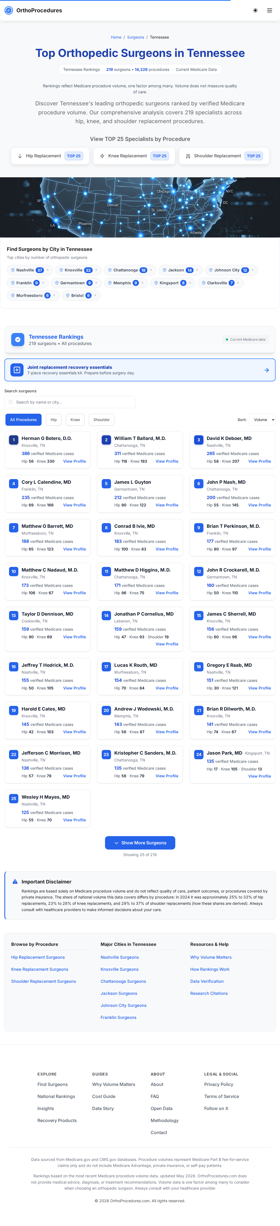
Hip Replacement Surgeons (38, 957)
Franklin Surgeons (118, 1017)
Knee (75, 419)
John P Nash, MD (226, 482)
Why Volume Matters (211, 957)
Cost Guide (103, 1096)
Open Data (162, 1108)
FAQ (155, 1096)
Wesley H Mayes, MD (46, 797)
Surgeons (135, 37)
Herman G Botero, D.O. (47, 438)
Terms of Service (221, 1096)
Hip (54, 419)
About (157, 1084)
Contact (159, 1132)
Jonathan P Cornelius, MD (144, 614)
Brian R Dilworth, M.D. (231, 709)
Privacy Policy (218, 1084)
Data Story (103, 1108)
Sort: (242, 419)
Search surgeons (20, 391)
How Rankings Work (209, 969)
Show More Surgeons (144, 842)
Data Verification (207, 981)
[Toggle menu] (270, 10)
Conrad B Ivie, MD (134, 526)
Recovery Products (57, 1120)
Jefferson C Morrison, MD (51, 753)
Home (116, 37)
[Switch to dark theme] (255, 10)
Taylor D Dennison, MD (47, 614)
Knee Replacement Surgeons (39, 969)
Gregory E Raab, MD (229, 665)
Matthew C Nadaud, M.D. (50, 570)
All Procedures (23, 419)
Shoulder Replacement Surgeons (43, 981)
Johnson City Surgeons (124, 1005)
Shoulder (102, 419)
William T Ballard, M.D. (140, 438)
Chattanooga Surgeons (123, 981)
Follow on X (216, 1108)
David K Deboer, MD (229, 438)
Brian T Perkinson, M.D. (233, 526)
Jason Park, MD (224, 753)
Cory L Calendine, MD (46, 482)
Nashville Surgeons (120, 957)
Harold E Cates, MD (43, 709)
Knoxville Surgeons (120, 969)
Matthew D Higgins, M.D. (142, 570)
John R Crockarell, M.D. (233, 570)
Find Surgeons (52, 1084)
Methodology (165, 1120)
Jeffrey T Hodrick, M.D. (48, 665)
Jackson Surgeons (119, 993)
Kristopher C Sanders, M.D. (145, 753)
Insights (45, 1108)
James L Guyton (132, 482)
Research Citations (209, 993)
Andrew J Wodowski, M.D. (144, 709)
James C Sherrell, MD (231, 614)
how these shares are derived (219, 903)
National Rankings (56, 1096)
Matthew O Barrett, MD (47, 526)
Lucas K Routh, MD (135, 665)
